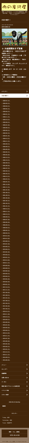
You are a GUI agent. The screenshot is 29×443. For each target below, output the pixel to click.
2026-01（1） (6, 114)
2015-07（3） (6, 338)
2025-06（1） (6, 127)
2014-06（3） (6, 360)
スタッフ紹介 (5, 394)
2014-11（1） (6, 354)
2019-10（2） (6, 238)
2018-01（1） (6, 284)
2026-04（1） (6, 106)
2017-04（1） (6, 303)
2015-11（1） (6, 335)
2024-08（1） (6, 146)
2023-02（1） (6, 173)
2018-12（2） (6, 260)
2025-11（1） (6, 116)
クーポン (4, 382)
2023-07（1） (6, 168)
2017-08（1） (6, 295)
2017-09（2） (6, 292)
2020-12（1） (6, 208)
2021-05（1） (6, 195)
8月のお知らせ (6, 27)
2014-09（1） (6, 357)
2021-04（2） (6, 197)
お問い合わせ (5, 377)
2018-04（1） (6, 276)
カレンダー (5, 369)
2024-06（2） (6, 149)
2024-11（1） (6, 141)
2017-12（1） (6, 287)
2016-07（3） (6, 324)
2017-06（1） (6, 300)
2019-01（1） (6, 257)
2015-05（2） (6, 341)
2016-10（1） (6, 316)
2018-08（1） (6, 268)
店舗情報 (4, 373)
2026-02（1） (6, 111)
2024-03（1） (6, 152)
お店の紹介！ (5, 95)
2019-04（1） (6, 249)
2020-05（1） (6, 224)
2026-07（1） (6, 100)
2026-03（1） (6, 108)
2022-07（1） (6, 179)
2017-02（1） (6, 308)
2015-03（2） (6, 343)
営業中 (4, 406)
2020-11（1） (6, 211)
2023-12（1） (6, 157)
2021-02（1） (6, 203)
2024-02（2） (6, 154)
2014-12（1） (6, 351)
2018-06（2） (6, 270)
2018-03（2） (6, 279)
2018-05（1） (6, 273)
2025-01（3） (6, 135)
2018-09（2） (6, 265)
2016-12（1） (6, 311)
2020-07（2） (6, 219)
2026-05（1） (6, 103)
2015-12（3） (6, 333)
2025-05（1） (6, 130)
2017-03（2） (6, 306)
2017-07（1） (6, 297)
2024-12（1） (6, 138)
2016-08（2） (6, 322)
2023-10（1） (6, 160)
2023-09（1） (6, 162)
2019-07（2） (6, 243)
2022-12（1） (6, 176)
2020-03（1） (6, 230)
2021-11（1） (6, 187)
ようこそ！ (5, 91)
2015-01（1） (6, 349)
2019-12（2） (6, 235)
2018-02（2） (6, 281)
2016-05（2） (6, 327)
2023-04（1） (6, 170)
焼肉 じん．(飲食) (10, 441)
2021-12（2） (6, 184)
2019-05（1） (6, 246)
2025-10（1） (6, 119)
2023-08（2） (6, 165)
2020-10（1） (6, 214)
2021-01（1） (6, 206)
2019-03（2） (6, 251)
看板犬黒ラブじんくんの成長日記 (11, 386)
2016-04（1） (6, 330)
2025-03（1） (6, 133)
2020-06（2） (6, 222)
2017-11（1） (6, 289)
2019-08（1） (6, 241)
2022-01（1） (6, 181)
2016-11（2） (6, 314)
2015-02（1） (6, 346)
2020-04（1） (6, 227)
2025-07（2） (6, 125)
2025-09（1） (6, 122)
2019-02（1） (6, 254)
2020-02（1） (6, 233)
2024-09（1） (6, 143)
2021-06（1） (6, 192)
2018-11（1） (6, 262)
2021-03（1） (6, 200)
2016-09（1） (6, 319)
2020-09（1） (6, 216)
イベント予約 (5, 390)
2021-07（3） (6, 189)
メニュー (4, 365)
